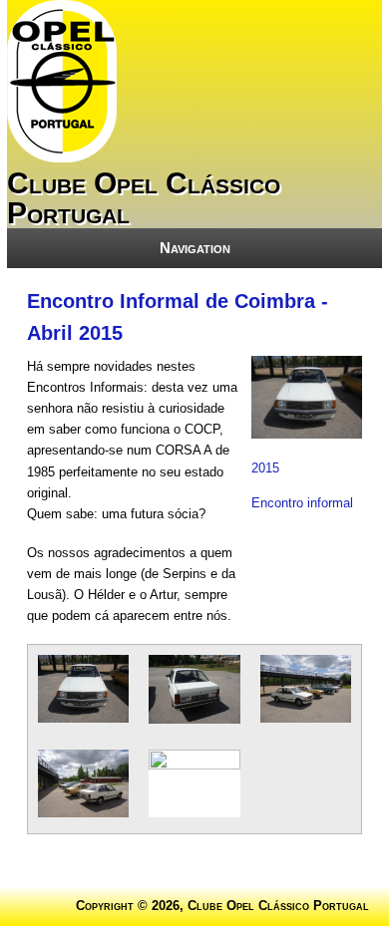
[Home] (62, 158)
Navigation (195, 247)
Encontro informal (302, 502)
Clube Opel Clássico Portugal (143, 197)
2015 (265, 468)
